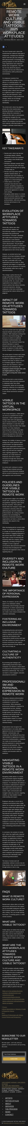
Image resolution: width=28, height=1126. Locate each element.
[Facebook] (3, 47)
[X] (6, 47)
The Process (11, 1109)
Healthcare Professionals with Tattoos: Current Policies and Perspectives (12, 1015)
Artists (8, 1098)
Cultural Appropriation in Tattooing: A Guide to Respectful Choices (14, 1009)
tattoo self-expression (13, 999)
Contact (9, 1115)
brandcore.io (8, 1123)
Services (9, 1106)
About (8, 1104)
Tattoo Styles (12, 1101)
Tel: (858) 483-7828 (8, 1085)
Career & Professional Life (14, 8)
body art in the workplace (9, 991)
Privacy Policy (20, 1123)
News (7, 1112)
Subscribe (14, 1059)
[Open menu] (24, 4)
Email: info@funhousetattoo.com (12, 1086)
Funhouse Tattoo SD (11, 39)
